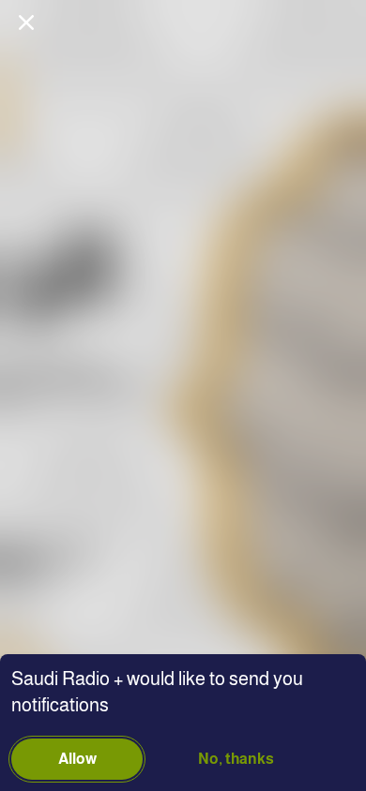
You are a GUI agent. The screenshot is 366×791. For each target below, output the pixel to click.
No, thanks (236, 759)
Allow (77, 759)
